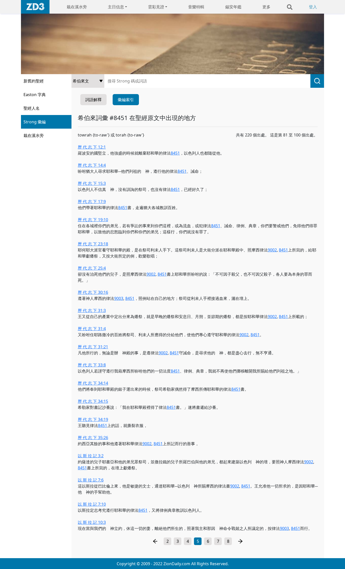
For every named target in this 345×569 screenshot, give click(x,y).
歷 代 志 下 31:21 (93, 347)
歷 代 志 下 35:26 (93, 437)
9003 (118, 298)
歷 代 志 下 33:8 (92, 365)
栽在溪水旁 (77, 7)
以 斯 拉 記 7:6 (91, 480)
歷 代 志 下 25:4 (92, 268)
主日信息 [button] (116, 7)
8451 (175, 153)
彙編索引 (126, 99)
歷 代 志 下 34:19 (93, 419)
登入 (313, 7)
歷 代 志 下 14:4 (92, 165)
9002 (272, 250)
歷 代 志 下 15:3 (92, 183)
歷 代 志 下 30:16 (93, 292)
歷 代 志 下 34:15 (93, 401)
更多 (266, 7)
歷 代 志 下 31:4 (92, 328)
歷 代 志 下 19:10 (93, 219)
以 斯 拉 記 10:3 (92, 522)
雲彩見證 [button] (156, 7)
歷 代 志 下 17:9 (92, 201)
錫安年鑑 (233, 7)
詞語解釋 (93, 99)
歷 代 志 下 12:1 (92, 147)
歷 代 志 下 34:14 (93, 383)
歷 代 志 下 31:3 (92, 310)
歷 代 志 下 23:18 (93, 244)
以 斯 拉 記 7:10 (92, 504)
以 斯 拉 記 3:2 (91, 456)
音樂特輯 (196, 7)
